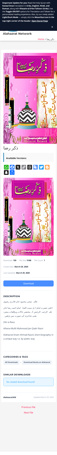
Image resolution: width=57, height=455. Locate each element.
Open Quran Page (40, 21)
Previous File (28, 407)
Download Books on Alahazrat (37, 362)
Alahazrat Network (17, 33)
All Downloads (11, 362)
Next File (28, 412)
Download (28, 283)
